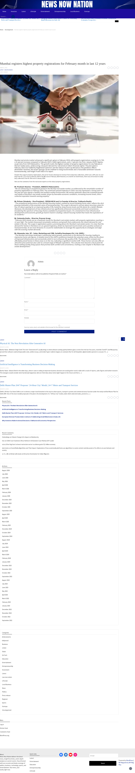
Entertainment (45, 11)
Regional (4, 699)
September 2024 (7, 536)
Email (26, 310)
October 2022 (6, 617)
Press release (6, 695)
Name (26, 302)
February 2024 (6, 558)
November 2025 (7, 503)
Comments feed (5, 732)
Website (26, 318)
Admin (40, 261)
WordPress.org (4, 735)
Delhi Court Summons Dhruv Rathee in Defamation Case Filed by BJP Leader (30, 441)
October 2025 (6, 507)
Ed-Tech (4, 655)
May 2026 (5, 481)
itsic (3, 441)
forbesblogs (6, 437)
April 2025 (5, 518)
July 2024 (5, 544)
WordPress (129, 760)
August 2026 (6, 470)
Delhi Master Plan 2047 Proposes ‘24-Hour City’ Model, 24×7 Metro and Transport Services (20, 19)
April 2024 (5, 551)
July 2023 (5, 584)
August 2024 (6, 540)
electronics (5, 448)
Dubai (4, 651)
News (4, 688)
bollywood (5, 640)
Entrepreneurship (60, 11)
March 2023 (5, 598)
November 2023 (7, 569)
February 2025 (6, 525)
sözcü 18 (4, 444)
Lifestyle (33, 11)
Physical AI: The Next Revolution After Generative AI (19, 405)
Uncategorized (8, 70)
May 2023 (5, 591)
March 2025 (5, 522)
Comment (27, 277)
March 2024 (5, 554)
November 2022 (7, 613)
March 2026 (5, 489)
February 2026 (6, 492)
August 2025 (6, 514)
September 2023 (7, 576)
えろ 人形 (5, 454)
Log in (2, 724)
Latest (24, 11)
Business (5, 644)
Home (4, 11)
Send (103, 763)
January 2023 (6, 606)
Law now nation (7, 677)
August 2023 (6, 580)
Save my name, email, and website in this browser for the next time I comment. (47, 327)
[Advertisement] (59, 45)
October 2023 (6, 573)
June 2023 (5, 587)
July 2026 (5, 474)
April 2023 (5, 595)
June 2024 (5, 547)
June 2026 (5, 478)
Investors (14, 11)
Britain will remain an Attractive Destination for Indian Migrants (29, 454)
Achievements (6, 637)
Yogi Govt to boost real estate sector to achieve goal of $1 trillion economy (32, 444)
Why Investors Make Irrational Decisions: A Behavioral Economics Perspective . (98, 19)
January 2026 (6, 496)
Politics (4, 692)
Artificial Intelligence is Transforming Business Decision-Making (24, 409)
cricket (4, 648)
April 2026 (5, 485)
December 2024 (7, 529)
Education (5, 659)
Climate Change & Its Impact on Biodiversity (25, 437)
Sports (4, 703)
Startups (87, 11)
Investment (5, 670)
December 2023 (7, 565)
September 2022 (7, 620)
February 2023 (6, 602)
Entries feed (4, 728)
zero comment (4, 72)
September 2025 (7, 511)
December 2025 (7, 500)
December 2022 (7, 609)
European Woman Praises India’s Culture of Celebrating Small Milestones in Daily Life (59, 19)
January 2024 (6, 562)
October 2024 (6, 533)
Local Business (75, 11)
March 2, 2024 (3, 67)
